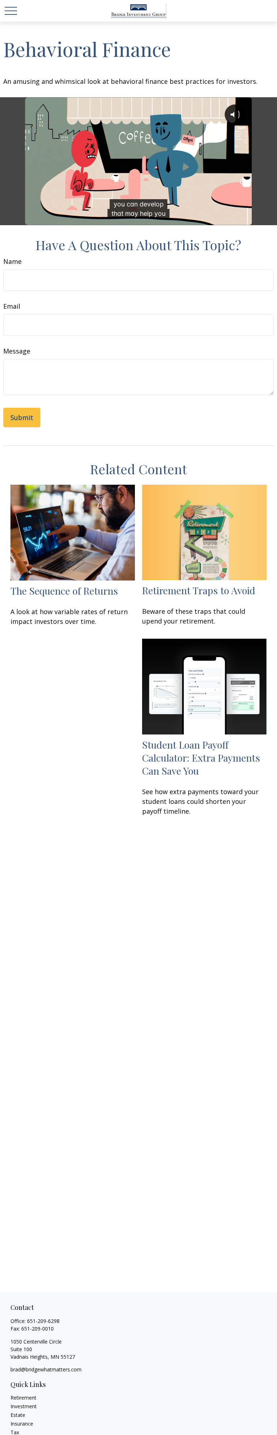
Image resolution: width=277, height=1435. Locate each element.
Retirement (23, 1397)
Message (16, 351)
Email (11, 306)
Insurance (21, 1423)
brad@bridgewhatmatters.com (46, 1369)
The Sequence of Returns (64, 590)
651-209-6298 (43, 1321)
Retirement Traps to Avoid (198, 590)
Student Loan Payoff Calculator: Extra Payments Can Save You (201, 757)
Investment (23, 1406)
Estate (17, 1415)
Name (12, 261)
